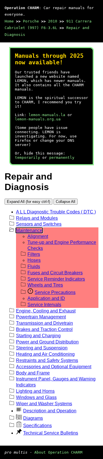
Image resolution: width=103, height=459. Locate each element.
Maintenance (29, 230)
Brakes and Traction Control (44, 329)
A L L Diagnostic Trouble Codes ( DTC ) (56, 211)
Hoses (34, 260)
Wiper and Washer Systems (44, 403)
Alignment (37, 236)
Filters (33, 254)
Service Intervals (44, 304)
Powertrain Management (41, 316)
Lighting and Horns (35, 391)
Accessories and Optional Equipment (53, 366)
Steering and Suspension (42, 347)
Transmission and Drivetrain (44, 323)
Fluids (33, 266)
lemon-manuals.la (47, 115)
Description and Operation (49, 410)
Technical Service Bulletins (50, 433)
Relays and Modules (37, 218)
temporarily (27, 157)
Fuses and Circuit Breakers (55, 272)
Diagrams (33, 418)
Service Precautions (55, 292)
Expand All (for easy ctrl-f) (28, 201)
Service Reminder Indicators (56, 279)
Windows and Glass (36, 397)
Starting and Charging (38, 335)
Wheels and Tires (45, 285)
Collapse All (65, 201)
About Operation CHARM (58, 452)
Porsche (31, 21)
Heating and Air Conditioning (45, 354)
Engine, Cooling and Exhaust (46, 310)
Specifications (37, 425)
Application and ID (46, 298)
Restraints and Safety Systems (47, 360)
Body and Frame (33, 373)
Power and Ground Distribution (47, 341)
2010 (52, 21)
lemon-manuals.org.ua (38, 119)
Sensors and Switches (39, 224)
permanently (61, 157)
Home (9, 21)
